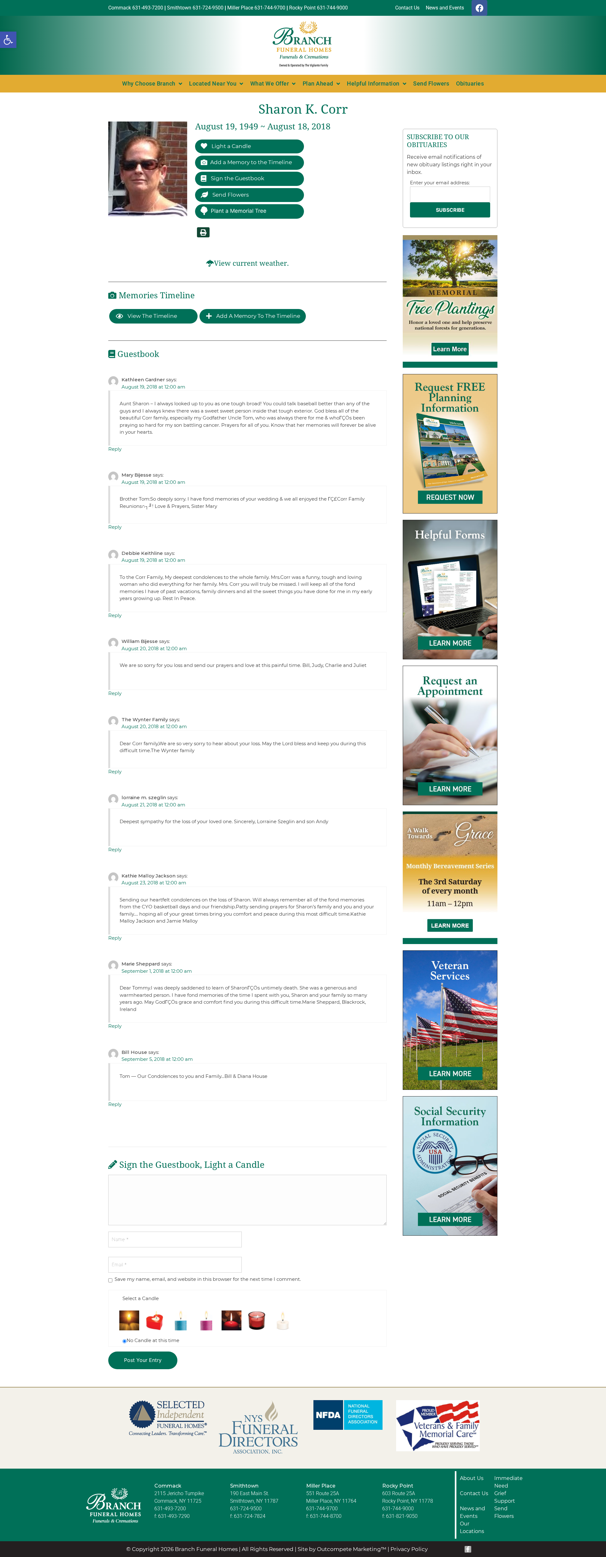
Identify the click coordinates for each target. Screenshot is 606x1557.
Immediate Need (508, 1482)
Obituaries (470, 83)
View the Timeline (151, 316)
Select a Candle (140, 1298)
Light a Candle (230, 146)
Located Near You (212, 83)
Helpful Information (373, 83)
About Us (472, 1478)
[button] (8, 40)
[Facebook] (479, 8)
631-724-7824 (249, 1516)
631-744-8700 (326, 1516)
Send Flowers (431, 83)
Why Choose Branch (148, 83)
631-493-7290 (174, 1516)
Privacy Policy (409, 1549)
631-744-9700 (322, 1509)
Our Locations (472, 1527)
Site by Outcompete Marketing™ (342, 1549)
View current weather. (251, 263)
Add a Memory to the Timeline (251, 162)
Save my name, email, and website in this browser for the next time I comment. (208, 1279)
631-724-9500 (246, 1509)
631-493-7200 (170, 1509)
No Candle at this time (153, 1340)
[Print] (203, 232)
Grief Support (504, 1497)
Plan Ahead (318, 83)
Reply (115, 449)
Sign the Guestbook (237, 178)
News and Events (472, 1512)
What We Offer (269, 83)
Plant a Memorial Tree (238, 211)
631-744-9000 (398, 1509)
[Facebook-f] (468, 1549)
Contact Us (474, 1493)
